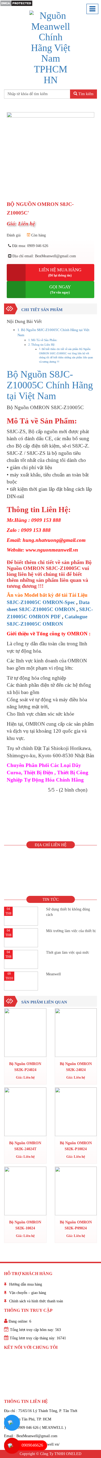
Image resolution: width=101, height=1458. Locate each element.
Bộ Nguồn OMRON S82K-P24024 (25, 1067)
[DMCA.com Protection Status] (16, 3)
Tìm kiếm (85, 94)
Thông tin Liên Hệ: (43, 344)
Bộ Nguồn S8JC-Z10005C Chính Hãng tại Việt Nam (50, 385)
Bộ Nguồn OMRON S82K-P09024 (76, 1225)
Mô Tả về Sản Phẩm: (44, 340)
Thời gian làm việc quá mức (67, 952)
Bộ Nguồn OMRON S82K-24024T (25, 1146)
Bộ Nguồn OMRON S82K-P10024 (76, 1146)
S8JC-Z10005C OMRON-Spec (41, 602)
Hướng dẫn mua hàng (25, 1284)
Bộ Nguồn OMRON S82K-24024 (76, 1067)
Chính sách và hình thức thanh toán (36, 1301)
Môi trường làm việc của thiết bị (71, 931)
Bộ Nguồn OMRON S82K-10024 (25, 1225)
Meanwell (53, 974)
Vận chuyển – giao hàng (27, 1293)
